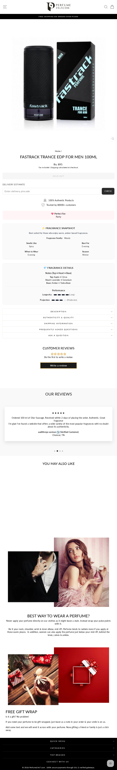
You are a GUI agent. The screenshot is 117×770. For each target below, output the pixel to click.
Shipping (54, 167)
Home (57, 151)
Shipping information (58, 323)
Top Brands (57, 755)
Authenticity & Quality (58, 317)
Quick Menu (58, 741)
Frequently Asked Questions (58, 329)
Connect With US (58, 762)
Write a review (58, 365)
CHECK (108, 191)
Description (58, 311)
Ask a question (58, 335)
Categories (57, 748)
